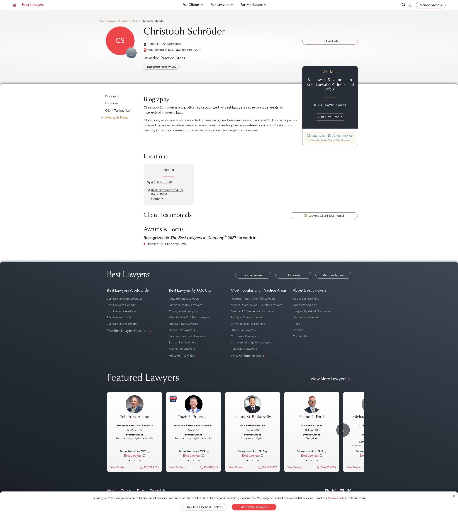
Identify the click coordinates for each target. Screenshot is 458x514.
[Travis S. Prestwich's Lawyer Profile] (193, 409)
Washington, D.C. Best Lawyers (189, 317)
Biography (112, 96)
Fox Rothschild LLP (252, 425)
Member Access (333, 275)
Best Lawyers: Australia (122, 311)
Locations (111, 103)
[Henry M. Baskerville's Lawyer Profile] (252, 409)
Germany (124, 21)
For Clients (190, 5)
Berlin (135, 21)
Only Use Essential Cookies (204, 507)
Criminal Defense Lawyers (248, 323)
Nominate (293, 275)
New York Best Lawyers (184, 298)
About (111, 490)
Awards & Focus (116, 117)
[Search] (403, 5)
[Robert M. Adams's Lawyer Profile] (134, 409)
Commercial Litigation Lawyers (251, 342)
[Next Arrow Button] (343, 430)
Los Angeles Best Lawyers (185, 305)
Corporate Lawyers (243, 336)
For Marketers (251, 5)
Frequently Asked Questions (311, 311)
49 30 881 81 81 (161, 182)
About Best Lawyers (306, 298)
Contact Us (300, 336)
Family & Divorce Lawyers (248, 317)
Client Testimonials (118, 110)
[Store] (410, 5)
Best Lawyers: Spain (120, 317)
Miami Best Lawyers (182, 348)
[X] (349, 490)
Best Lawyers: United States (124, 298)
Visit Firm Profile (330, 117)
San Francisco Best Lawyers (187, 336)
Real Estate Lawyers (244, 348)
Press (296, 323)
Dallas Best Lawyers (182, 330)
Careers (298, 330)
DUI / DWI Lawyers (243, 330)
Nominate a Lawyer (306, 317)
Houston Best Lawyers (183, 323)
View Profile (117, 467)
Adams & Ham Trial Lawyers (134, 425)
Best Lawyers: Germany (122, 323)
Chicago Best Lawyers (183, 311)
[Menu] (14, 5)
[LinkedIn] (342, 490)
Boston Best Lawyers (182, 342)
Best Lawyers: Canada (121, 305)
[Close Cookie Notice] (454, 496)
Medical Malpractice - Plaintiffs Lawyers (256, 305)
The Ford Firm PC (311, 425)
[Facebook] (327, 490)
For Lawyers (220, 5)
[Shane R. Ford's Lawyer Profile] (312, 409)
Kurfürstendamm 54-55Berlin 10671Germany (167, 194)
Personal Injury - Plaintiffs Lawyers (253, 298)
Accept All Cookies (254, 507)
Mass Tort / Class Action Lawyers (252, 311)
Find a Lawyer (108, 21)
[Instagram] (334, 490)
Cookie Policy (337, 498)
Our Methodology (305, 305)
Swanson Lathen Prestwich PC (193, 425)
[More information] (144, 455)
